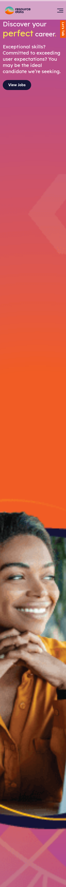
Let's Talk (63, 29)
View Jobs (17, 85)
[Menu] (60, 10)
